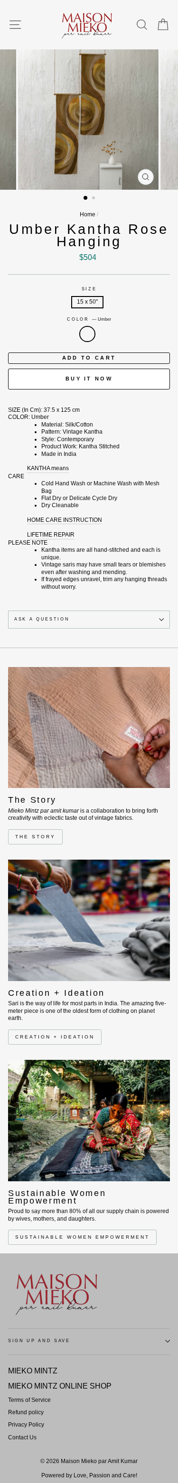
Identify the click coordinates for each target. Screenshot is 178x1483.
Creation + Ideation (54, 1036)
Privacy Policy (26, 1424)
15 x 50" (87, 301)
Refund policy (26, 1412)
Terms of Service (29, 1400)
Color (89, 319)
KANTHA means (48, 468)
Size (89, 289)
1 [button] (86, 198)
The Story (35, 836)
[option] (89, 119)
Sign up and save (39, 1340)
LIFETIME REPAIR (51, 534)
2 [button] (94, 198)
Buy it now (89, 378)
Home (87, 214)
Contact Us (22, 1437)
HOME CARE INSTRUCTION (64, 520)
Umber (87, 334)
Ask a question (42, 619)
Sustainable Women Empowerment (82, 1237)
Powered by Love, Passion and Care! (89, 1475)
